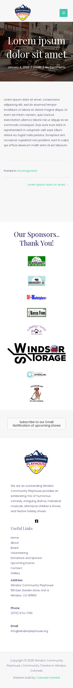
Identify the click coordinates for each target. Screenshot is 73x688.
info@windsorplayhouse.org (29, 631)
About (15, 543)
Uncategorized (27, 171)
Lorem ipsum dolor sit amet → (48, 185)
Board (14, 548)
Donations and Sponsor (26, 558)
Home (15, 538)
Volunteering (19, 553)
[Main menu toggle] (64, 13)
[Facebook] (36, 521)
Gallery (15, 573)
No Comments (55, 67)
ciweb (37, 67)
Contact (16, 568)
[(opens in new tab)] (36, 261)
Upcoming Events (22, 563)
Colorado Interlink (48, 678)
